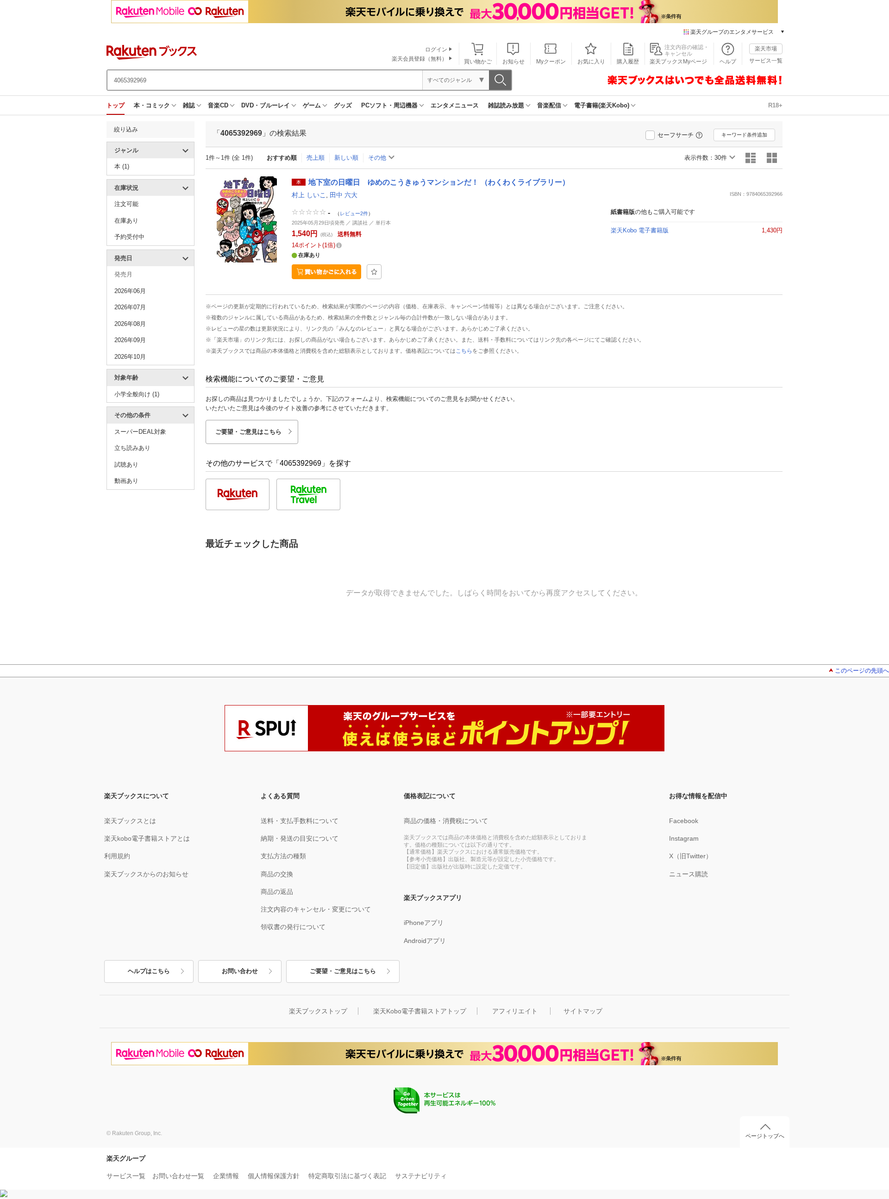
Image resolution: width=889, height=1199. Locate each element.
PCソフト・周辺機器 (389, 105)
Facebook (683, 820)
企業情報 (226, 1176)
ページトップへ (764, 1136)
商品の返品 (277, 891)
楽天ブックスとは (130, 820)
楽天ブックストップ (318, 1011)
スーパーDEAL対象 (140, 431)
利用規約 (117, 856)
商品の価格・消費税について (446, 820)
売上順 (316, 157)
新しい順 (346, 157)
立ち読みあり (132, 447)
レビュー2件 (354, 213)
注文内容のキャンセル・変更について (316, 909)
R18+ (775, 105)
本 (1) (121, 166)
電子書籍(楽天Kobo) (601, 105)
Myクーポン (551, 61)
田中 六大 (343, 195)
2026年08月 (130, 323)
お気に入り (591, 61)
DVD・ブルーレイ (265, 105)
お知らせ (513, 61)
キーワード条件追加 (744, 134)
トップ (115, 105)
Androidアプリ (425, 940)
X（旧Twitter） (690, 856)
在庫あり (126, 220)
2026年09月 (130, 340)
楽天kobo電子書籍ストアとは (147, 838)
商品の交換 (277, 874)
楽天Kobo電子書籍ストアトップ (419, 1011)
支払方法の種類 (283, 856)
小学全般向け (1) (136, 394)
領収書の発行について (293, 926)
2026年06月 (130, 290)
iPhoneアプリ (424, 922)
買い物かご (478, 61)
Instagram (684, 838)
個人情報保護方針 (274, 1176)
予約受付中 (129, 236)
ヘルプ (728, 61)
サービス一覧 (766, 60)
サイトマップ (582, 1011)
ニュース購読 (688, 874)
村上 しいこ (309, 195)
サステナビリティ (421, 1176)
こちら (464, 351)
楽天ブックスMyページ (678, 61)
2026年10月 (130, 356)
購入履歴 (628, 61)
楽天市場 (766, 48)
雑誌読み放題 (506, 105)
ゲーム (312, 105)
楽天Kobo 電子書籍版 (640, 230)
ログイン (436, 49)
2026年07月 (130, 307)
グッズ (343, 105)
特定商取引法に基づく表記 (347, 1176)
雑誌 (189, 105)
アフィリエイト (515, 1011)
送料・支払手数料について (299, 820)
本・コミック (152, 105)
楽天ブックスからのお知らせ (146, 874)
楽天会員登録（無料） (419, 59)
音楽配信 (549, 105)
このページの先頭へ (862, 670)
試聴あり (126, 464)
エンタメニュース (455, 105)
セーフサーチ (675, 134)
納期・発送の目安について (299, 838)
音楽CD (218, 105)
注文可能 (126, 203)
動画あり (126, 480)
